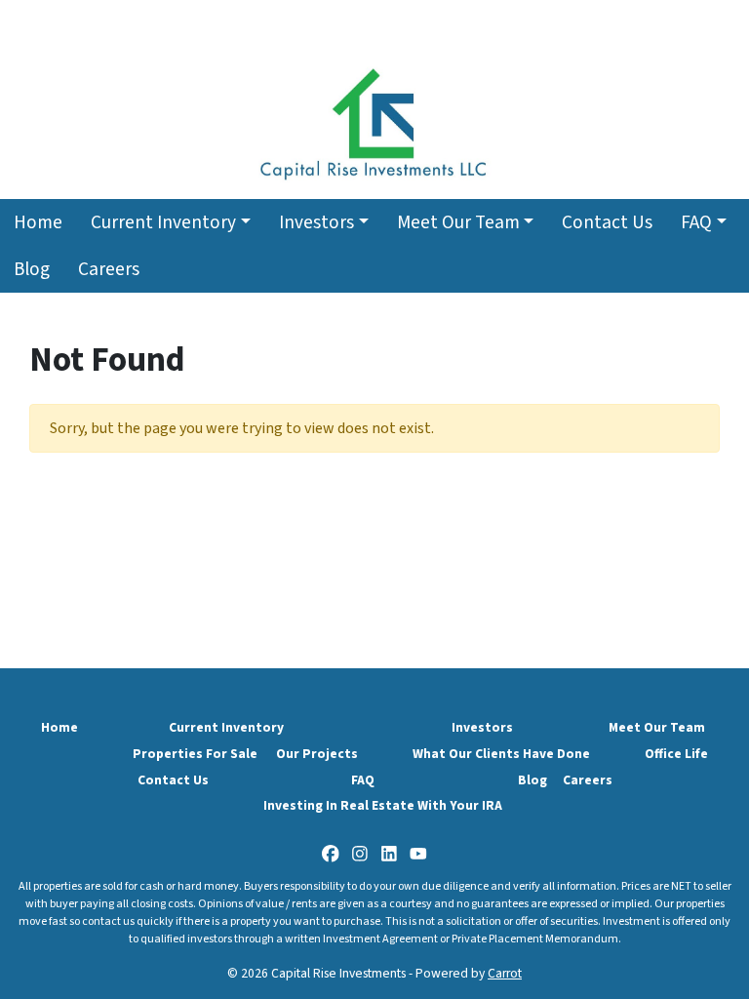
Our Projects (317, 753)
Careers (108, 269)
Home (38, 222)
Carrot (505, 973)
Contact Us (607, 222)
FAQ (696, 222)
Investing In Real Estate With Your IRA (382, 805)
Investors (316, 222)
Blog (32, 269)
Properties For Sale (195, 753)
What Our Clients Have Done (501, 753)
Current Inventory (163, 222)
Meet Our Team (458, 222)
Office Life (676, 753)
